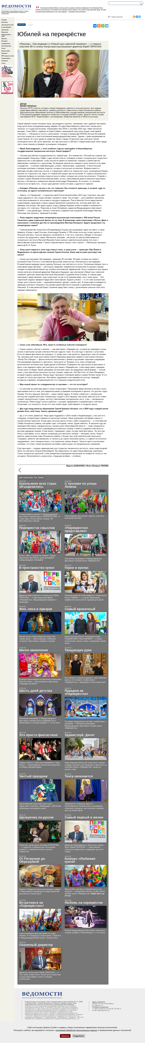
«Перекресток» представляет (76, 529)
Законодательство (7, 25)
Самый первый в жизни (84, 817)
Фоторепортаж (6, 46)
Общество (4, 32)
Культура (4, 41)
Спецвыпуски (5, 58)
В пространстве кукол (36, 567)
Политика (4, 22)
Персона (4, 38)
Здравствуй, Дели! (80, 735)
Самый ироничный (80, 609)
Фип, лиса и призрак (35, 609)
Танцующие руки (78, 650)
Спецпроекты (5, 43)
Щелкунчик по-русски (36, 817)
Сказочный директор (36, 944)
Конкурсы (4, 60)
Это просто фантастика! (38, 735)
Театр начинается (79, 776)
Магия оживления (33, 650)
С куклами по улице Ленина (81, 485)
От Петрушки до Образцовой (32, 860)
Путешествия (5, 51)
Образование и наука (6, 35)
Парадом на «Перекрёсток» (76, 692)
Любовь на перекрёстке (84, 902)
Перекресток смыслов (37, 527)
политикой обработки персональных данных (76, 1030)
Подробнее (78, 1036)
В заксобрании (6, 27)
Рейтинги (4, 53)
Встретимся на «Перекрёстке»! (31, 904)
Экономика (5, 30)
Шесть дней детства (35, 690)
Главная (4, 20)
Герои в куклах (77, 567)
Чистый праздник (33, 776)
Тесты (3, 63)
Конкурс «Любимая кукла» (80, 860)
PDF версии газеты (7, 56)
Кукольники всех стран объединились (37, 485)
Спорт (3, 48)
